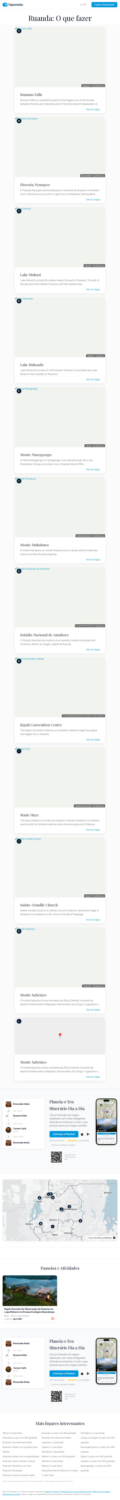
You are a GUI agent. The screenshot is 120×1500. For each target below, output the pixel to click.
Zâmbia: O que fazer (52, 1461)
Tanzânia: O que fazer (53, 1452)
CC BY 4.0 (100, 356)
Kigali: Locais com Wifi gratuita (96, 1456)
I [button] (52, 1226)
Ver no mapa (93, 109)
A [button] (80, 1220)
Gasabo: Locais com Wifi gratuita (98, 1461)
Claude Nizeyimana (83, 806)
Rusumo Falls (31, 94)
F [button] (51, 1194)
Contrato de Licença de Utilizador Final (75, 1492)
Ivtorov (88, 446)
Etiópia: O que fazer (52, 1466)
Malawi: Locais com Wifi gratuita (58, 1456)
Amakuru (86, 86)
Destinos (48, 1492)
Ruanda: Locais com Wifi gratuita (20, 1437)
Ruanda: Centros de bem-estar (19, 1475)
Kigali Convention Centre (41, 725)
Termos (56, 1492)
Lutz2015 (87, 986)
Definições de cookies (11, 1494)
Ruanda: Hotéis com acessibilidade (21, 1456)
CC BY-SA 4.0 (98, 266)
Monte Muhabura (34, 545)
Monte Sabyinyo (33, 995)
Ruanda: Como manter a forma (19, 1461)
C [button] (69, 1206)
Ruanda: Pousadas (12, 1470)
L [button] (48, 1194)
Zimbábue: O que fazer (93, 1433)
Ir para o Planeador (104, 5)
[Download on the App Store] (82, 1134)
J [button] (61, 1209)
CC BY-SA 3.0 (98, 176)
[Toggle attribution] (114, 1238)
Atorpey (91, 356)
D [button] (53, 1197)
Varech (88, 896)
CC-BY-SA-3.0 (98, 86)
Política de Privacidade (101, 1492)
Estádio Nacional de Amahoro (44, 635)
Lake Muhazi (30, 274)
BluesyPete (86, 176)
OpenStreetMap (95, 1237)
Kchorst (88, 266)
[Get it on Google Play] (88, 1134)
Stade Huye (29, 815)
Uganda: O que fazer (53, 1442)
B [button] (40, 1223)
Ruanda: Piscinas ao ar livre (17, 1466)
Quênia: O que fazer (52, 1447)
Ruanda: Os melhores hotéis (17, 1442)
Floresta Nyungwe (35, 184)
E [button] (39, 1197)
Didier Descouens (84, 536)
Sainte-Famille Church (39, 905)
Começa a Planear (64, 1134)
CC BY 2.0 (100, 626)
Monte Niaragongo (36, 454)
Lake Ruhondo (32, 364)
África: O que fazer (12, 1433)
